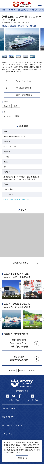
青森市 (6, 106)
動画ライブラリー (8, 417)
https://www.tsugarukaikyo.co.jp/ (17, 199)
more (4, 281)
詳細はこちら (7, 311)
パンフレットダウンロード (12, 425)
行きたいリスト (11, 446)
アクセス (12, 10)
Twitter (13, 396)
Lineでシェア (33, 370)
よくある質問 (7, 434)
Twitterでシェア (13, 370)
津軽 (15, 106)
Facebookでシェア (23, 370)
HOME (4, 10)
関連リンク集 (7, 459)
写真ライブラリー (8, 408)
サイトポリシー (8, 455)
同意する (20, 458)
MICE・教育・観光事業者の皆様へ (14, 451)
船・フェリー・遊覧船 (11, 116)
